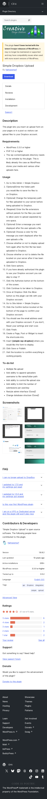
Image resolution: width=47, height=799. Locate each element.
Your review (8, 640)
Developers (8, 727)
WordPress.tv (10, 732)
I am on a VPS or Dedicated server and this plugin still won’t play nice (19, 512)
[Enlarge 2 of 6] (19, 427)
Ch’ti (10, 764)
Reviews (9, 92)
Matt (6, 744)
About (5, 697)
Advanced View (10, 597)
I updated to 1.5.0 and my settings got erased (13, 495)
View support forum (12, 659)
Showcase (29, 697)
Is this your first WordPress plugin (18, 504)
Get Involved (31, 718)
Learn (5, 718)
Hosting (6, 706)
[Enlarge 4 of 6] (41, 410)
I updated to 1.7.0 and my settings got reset (13, 485)
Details (8, 86)
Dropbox (30, 585)
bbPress (8, 749)
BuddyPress (9, 753)
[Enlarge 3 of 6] (19, 443)
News (5, 701)
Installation (10, 99)
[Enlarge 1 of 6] (19, 410)
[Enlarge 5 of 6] (41, 428)
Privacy (6, 710)
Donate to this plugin (12, 681)
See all (41, 640)
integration (39, 585)
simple (33, 590)
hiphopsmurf (11, 69)
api (24, 585)
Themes (28, 701)
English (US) (39, 579)
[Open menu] (43, 4)
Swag (28, 732)
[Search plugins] (29, 20)
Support (8, 112)
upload (40, 590)
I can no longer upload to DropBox (19, 477)
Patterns (29, 710)
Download (8, 76)
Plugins (28, 706)
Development (11, 105)
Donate (29, 727)
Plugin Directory (9, 11)
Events (28, 723)
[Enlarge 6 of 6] (41, 448)
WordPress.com (11, 740)
